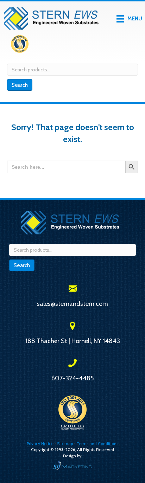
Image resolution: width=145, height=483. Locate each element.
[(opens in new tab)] (20, 45)
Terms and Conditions (97, 443)
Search (20, 85)
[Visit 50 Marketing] (72, 465)
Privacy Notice (41, 443)
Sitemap (65, 443)
